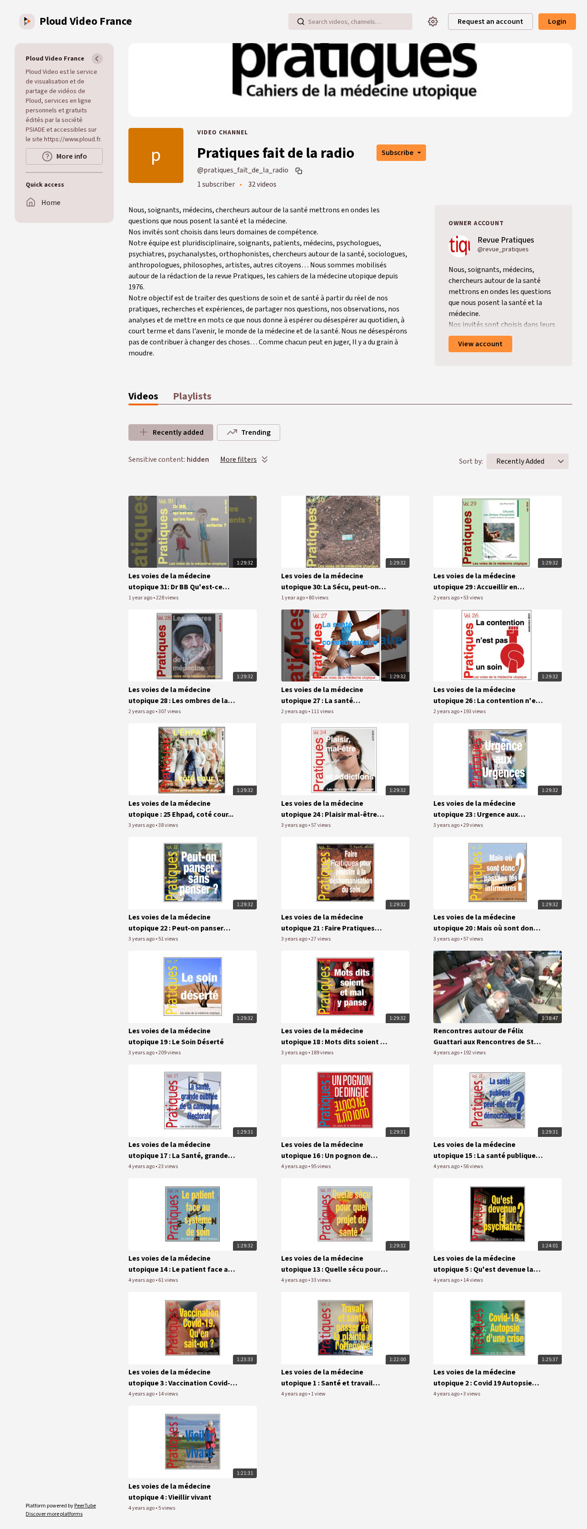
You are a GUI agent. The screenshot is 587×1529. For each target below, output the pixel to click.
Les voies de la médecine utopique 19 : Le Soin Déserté (176, 1036)
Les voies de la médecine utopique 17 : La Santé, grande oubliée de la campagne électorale (178, 1150)
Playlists (192, 396)
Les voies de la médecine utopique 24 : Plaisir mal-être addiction (329, 809)
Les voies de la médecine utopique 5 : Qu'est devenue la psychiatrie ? (483, 1264)
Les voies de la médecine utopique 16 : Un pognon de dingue (326, 1150)
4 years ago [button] (446, 1053)
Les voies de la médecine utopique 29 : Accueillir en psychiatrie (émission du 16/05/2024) (475, 582)
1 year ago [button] (140, 598)
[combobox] (520, 461)
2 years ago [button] (446, 598)
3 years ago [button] (141, 825)
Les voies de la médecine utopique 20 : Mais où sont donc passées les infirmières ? (485, 923)
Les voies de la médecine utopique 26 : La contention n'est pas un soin (488, 695)
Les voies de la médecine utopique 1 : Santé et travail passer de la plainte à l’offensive (335, 1378)
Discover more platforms (54, 1514)
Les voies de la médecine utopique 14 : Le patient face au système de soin (180, 1264)
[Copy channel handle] (300, 170)
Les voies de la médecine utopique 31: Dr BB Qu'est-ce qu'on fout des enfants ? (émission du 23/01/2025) (175, 582)
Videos (143, 396)
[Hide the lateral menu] (97, 58)
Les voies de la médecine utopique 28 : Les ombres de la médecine (178, 695)
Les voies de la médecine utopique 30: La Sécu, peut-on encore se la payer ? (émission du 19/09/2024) (336, 582)
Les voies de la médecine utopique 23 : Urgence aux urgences (475, 809)
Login (557, 22)
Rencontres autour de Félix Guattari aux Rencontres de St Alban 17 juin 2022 (483, 1036)
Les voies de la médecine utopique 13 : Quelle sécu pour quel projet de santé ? (331, 1264)
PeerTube (85, 1506)
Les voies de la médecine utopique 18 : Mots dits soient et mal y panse (334, 1036)
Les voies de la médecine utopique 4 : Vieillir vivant (169, 1491)
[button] (561, 461)
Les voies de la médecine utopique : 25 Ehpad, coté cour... (180, 809)
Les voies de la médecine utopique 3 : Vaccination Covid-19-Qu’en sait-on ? (179, 1378)
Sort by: (471, 461)
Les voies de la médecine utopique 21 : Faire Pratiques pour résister (328, 923)
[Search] (301, 21)
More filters (238, 459)
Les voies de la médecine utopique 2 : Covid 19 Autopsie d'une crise (482, 1378)
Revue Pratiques (505, 240)
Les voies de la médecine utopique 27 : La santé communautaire (322, 695)
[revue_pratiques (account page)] (460, 246)
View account (480, 344)
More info (71, 156)
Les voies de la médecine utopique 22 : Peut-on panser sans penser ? (175, 923)
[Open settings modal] (433, 21)
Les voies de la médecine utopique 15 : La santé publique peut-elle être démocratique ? (484, 1150)
